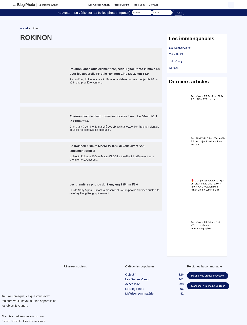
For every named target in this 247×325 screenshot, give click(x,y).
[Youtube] (86, 276)
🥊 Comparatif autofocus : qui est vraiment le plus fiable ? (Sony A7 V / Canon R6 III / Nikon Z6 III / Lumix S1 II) (207, 185)
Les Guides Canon (99, 4)
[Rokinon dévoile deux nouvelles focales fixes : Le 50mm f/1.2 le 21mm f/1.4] (43, 123)
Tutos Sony (138, 4)
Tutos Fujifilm (121, 4)
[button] (231, 5)
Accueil (24, 28)
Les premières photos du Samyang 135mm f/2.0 (104, 184)
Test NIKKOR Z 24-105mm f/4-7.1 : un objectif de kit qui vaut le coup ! (208, 141)
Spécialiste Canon (48, 4)
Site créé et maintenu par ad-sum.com (23, 316)
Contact (153, 4)
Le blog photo (23, 5)
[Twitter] (77, 276)
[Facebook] (68, 276)
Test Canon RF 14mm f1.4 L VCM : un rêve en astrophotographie (206, 225)
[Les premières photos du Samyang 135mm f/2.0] (43, 188)
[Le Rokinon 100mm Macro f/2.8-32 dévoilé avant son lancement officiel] (43, 152)
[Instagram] (95, 276)
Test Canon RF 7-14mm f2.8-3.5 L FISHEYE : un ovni (207, 98)
